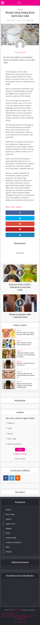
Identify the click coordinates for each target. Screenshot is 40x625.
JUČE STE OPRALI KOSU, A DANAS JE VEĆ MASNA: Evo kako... (26, 355)
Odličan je (10, 423)
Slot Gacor (11, 613)
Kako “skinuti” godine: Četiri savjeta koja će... (24, 344)
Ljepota (20, 9)
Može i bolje (11, 439)
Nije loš (10, 433)
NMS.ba (17, 610)
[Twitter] (11, 478)
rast (13, 207)
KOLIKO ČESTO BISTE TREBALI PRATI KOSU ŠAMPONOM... (24, 385)
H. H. (23, 20)
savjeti (19, 207)
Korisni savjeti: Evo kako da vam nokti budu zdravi (25, 333)
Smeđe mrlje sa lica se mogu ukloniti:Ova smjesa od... (26, 375)
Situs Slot (4, 613)
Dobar (9, 428)
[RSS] (17, 478)
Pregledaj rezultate (20, 454)
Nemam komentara (14, 444)
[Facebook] (6, 478)
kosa (8, 207)
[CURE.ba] (19, 2)
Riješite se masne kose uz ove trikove (26, 364)
